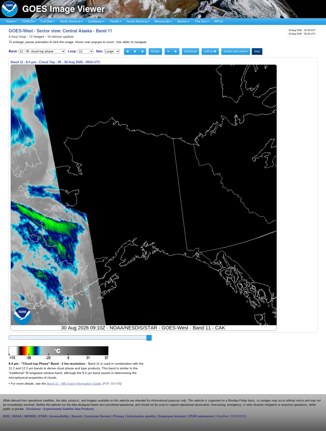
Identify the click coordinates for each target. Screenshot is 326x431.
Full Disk (47, 21)
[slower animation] (168, 51)
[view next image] (142, 51)
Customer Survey (97, 416)
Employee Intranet (172, 416)
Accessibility (59, 416)
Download (190, 51)
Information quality (141, 416)
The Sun (201, 21)
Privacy (118, 416)
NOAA (17, 416)
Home (10, 21)
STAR (42, 416)
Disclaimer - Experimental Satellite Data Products (60, 409)
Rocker (155, 51)
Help (257, 51)
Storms (182, 21)
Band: (13, 51)
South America (137, 21)
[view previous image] (128, 51)
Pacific (114, 21)
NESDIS (30, 416)
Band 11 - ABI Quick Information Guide (74, 383)
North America (70, 21)
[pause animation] (135, 51)
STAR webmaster (201, 416)
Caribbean (95, 21)
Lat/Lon (209, 51)
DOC (6, 416)
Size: (99, 51)
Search (76, 416)
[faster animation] (175, 51)
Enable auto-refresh (236, 51)
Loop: (72, 51)
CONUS (27, 21)
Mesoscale (162, 21)
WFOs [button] (218, 21)
